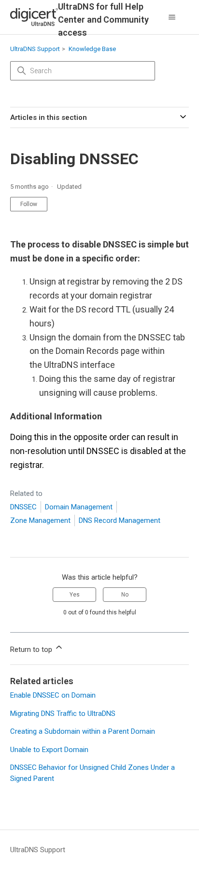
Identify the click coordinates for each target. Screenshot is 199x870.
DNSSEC (23, 507)
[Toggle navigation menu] (172, 17)
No (124, 594)
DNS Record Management (119, 520)
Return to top (32, 649)
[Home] (34, 17)
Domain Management (79, 507)
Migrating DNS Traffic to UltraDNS (62, 713)
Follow (28, 204)
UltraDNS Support (35, 48)
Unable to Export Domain (49, 749)
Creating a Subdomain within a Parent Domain (82, 731)
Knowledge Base (92, 48)
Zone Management (40, 520)
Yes (75, 594)
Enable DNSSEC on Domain (53, 695)
